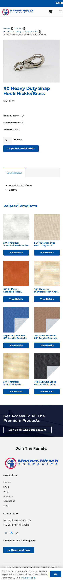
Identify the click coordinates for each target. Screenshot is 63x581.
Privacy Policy (28, 577)
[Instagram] (17, 533)
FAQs (6, 505)
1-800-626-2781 (23, 520)
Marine (18, 28)
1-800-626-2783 (20, 525)
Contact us (9, 501)
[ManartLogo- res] (31, 463)
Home (6, 28)
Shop (6, 486)
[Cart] (50, 12)
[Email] (6, 533)
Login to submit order (21, 148)
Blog (6, 491)
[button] (55, 44)
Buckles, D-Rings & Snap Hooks (20, 31)
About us (8, 496)
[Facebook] (11, 533)
